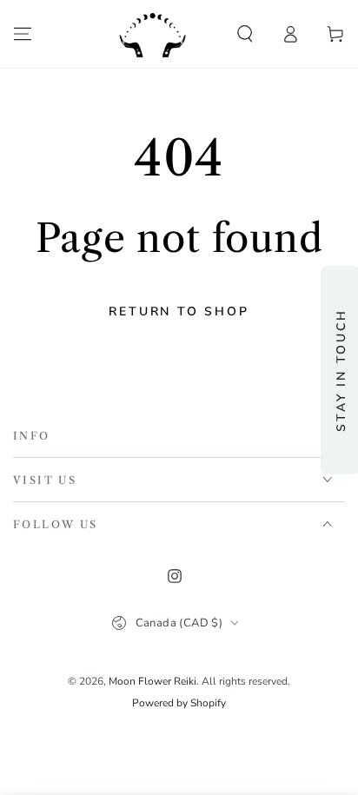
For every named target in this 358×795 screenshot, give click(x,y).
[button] (245, 34)
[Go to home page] (152, 34)
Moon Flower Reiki (152, 681)
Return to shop (179, 311)
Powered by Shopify (179, 703)
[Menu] (22, 34)
